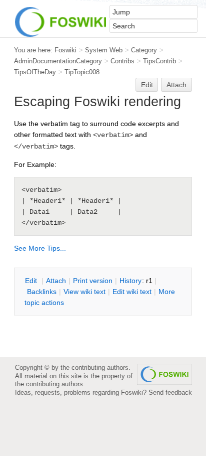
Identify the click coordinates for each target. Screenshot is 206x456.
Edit (147, 85)
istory (131, 281)
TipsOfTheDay (35, 72)
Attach (176, 85)
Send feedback (170, 392)
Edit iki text (132, 292)
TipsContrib (159, 61)
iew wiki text (85, 292)
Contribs (122, 61)
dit (32, 281)
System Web (103, 50)
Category (144, 50)
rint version (92, 281)
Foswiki (65, 50)
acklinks (41, 292)
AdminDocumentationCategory (58, 61)
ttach (56, 281)
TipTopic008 (82, 72)
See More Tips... (40, 248)
